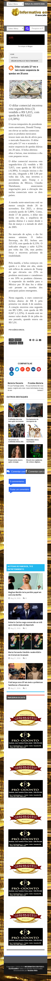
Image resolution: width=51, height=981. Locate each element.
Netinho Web (32, 971)
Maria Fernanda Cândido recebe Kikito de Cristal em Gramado (24, 653)
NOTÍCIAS (14, 57)
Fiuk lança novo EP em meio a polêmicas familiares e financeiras (25, 683)
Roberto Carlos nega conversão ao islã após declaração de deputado (25, 623)
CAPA (11, 340)
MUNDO (18, 340)
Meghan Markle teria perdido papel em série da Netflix (24, 593)
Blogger (30, 46)
